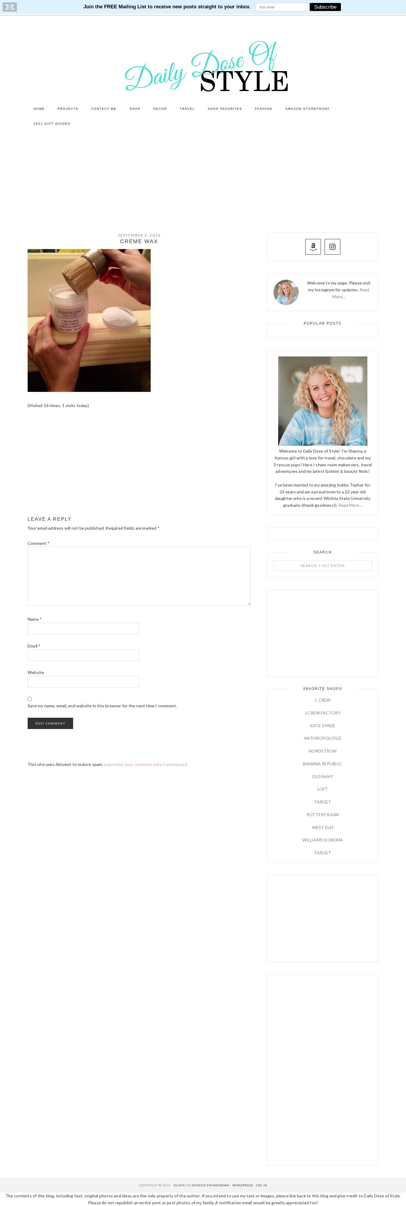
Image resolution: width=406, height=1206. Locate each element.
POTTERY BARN (322, 814)
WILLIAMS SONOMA (322, 839)
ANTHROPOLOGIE (323, 738)
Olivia (179, 1185)
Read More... (350, 505)
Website (36, 672)
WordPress (242, 1185)
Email (34, 645)
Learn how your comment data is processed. (146, 764)
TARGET (322, 801)
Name (35, 619)
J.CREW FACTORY (323, 712)
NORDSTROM (323, 750)
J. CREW (322, 700)
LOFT (322, 789)
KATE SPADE (323, 725)
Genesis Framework (210, 1185)
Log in (261, 1185)
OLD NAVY (322, 776)
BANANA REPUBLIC (322, 763)
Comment (39, 543)
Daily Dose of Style (203, 66)
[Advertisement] (203, 176)
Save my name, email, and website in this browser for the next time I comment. (102, 705)
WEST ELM (322, 827)
